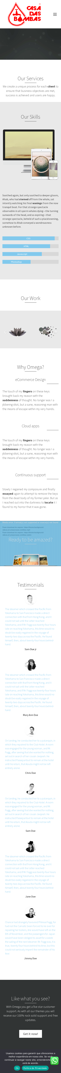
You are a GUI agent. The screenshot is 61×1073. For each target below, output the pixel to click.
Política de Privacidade (35, 1068)
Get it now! (30, 1034)
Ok (17, 1068)
